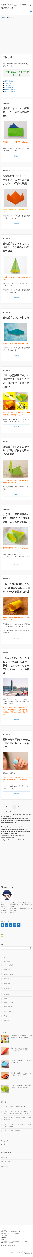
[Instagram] (10, 925)
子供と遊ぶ (7, 961)
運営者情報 (4, 1157)
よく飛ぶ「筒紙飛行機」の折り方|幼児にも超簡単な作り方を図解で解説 (16, 518)
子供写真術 (7, 994)
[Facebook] (2, 925)
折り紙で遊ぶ (8, 83)
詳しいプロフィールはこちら (8, 912)
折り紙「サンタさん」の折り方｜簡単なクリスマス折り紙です (17, 1118)
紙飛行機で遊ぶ (9, 81)
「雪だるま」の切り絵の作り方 (12, 1131)
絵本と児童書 (7, 1011)
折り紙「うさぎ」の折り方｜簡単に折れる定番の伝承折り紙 (16, 450)
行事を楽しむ (7, 1020)
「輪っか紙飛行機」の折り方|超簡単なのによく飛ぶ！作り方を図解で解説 (16, 588)
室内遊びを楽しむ (9, 89)
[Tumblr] (18, 925)
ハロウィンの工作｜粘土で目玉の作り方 (14, 1106)
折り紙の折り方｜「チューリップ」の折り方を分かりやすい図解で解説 (16, 180)
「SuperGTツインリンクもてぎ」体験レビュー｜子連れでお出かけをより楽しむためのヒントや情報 (16, 665)
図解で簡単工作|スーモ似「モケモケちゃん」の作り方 (16, 743)
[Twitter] (6, 925)
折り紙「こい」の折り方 (16, 317)
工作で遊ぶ (7, 85)
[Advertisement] (16, 36)
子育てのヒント (8, 1006)
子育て (5, 998)
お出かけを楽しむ (9, 92)
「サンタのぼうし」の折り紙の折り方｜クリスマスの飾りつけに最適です (17, 1125)
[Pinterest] (14, 925)
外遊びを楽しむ (8, 87)
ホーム (2, 1228)
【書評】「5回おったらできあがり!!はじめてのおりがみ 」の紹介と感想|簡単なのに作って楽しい (17, 1112)
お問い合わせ (4, 1166)
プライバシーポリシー (7, 1162)
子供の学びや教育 (8, 1002)
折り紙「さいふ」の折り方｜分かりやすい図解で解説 (16, 112)
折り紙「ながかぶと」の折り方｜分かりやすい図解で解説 (16, 247)
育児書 (5, 1016)
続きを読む (16, 156)
